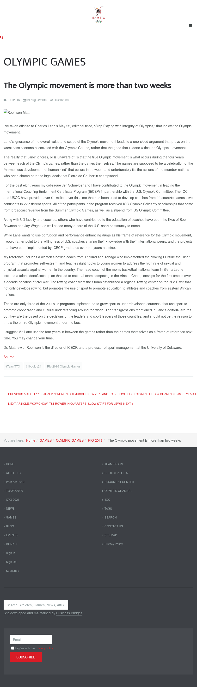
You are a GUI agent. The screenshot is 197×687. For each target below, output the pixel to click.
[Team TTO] (98, 12)
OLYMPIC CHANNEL (118, 490)
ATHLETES (13, 473)
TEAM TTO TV (114, 464)
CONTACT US (114, 526)
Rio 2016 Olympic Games (63, 366)
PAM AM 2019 (15, 482)
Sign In (10, 553)
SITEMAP (111, 535)
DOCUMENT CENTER (119, 482)
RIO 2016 (95, 440)
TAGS (108, 508)
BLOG (10, 526)
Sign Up (11, 562)
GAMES (46, 440)
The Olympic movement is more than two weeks (87, 85)
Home (30, 440)
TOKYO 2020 (14, 490)
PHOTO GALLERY (117, 473)
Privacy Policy (114, 544)
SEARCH (111, 517)
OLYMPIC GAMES (70, 440)
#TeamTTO (13, 366)
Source (9, 356)
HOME (10, 464)
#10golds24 (34, 366)
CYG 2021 (12, 499)
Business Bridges (69, 612)
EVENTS (12, 535)
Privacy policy (45, 648)
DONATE (12, 544)
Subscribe (12, 570)
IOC (107, 499)
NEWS (10, 508)
